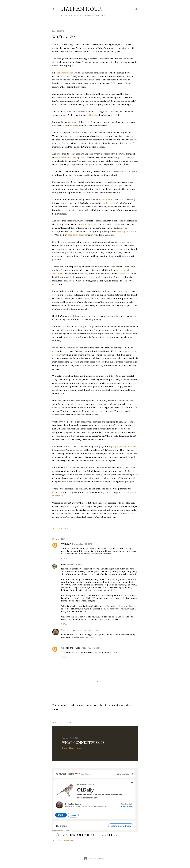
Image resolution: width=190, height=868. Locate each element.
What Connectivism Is (83, 742)
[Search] (136, 8)
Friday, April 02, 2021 (90, 648)
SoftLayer (117, 185)
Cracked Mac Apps (70, 648)
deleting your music (126, 231)
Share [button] (54, 528)
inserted (104, 199)
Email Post (64, 528)
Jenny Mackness (65, 72)
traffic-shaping (109, 203)
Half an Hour (81, 8)
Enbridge (122, 273)
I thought (93, 115)
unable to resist (88, 224)
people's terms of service (124, 446)
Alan (63, 564)
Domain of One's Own (67, 157)
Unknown (66, 544)
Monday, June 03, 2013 (82, 544)
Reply (64, 558)
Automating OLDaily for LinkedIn (85, 834)
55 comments (75, 748)
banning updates (76, 234)
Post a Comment (66, 840)
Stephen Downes (70, 630)
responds (72, 122)
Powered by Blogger (97, 859)
